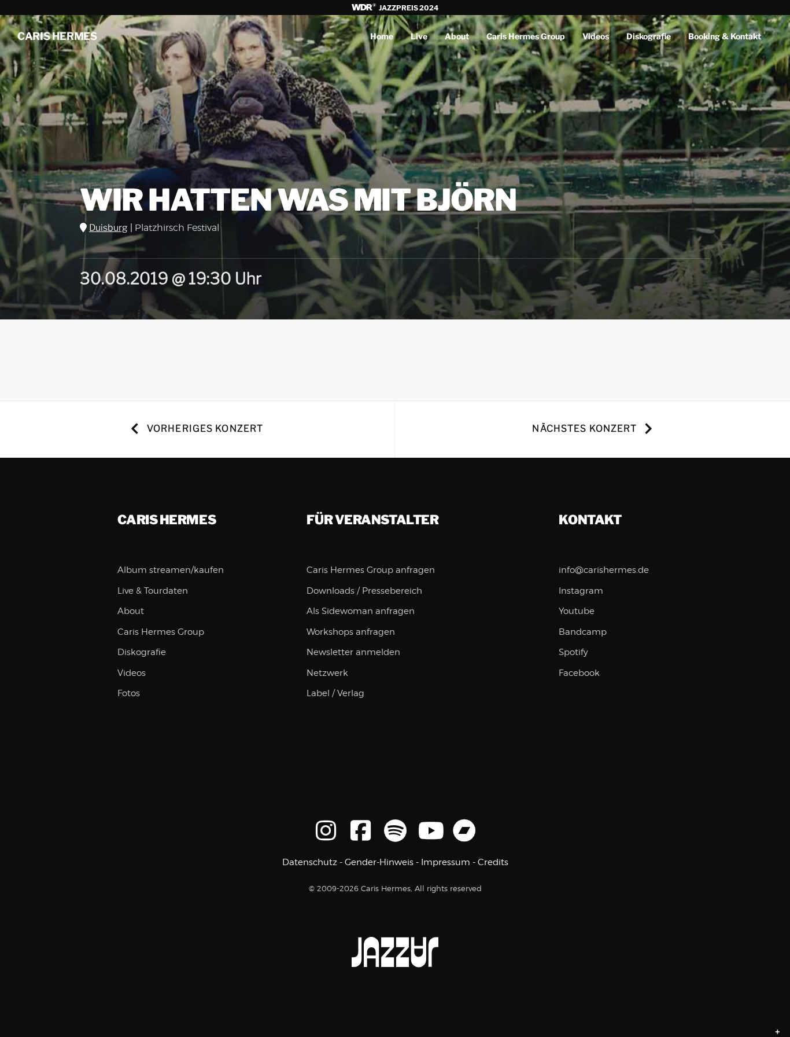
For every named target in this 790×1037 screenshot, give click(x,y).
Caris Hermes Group (525, 36)
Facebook (579, 673)
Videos (595, 36)
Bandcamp (583, 632)
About (457, 36)
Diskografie (648, 36)
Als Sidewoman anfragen (361, 611)
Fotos (128, 693)
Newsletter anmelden (353, 652)
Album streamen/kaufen (170, 570)
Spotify (573, 652)
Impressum (445, 862)
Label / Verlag (335, 693)
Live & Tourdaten (152, 591)
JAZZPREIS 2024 (408, 7)
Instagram (581, 591)
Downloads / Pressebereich (364, 591)
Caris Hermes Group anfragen (371, 570)
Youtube (577, 611)
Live (419, 36)
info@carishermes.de (604, 570)
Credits (493, 862)
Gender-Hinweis (379, 862)
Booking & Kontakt (724, 36)
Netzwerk (327, 673)
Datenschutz (309, 862)
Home (381, 36)
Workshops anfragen (351, 632)
